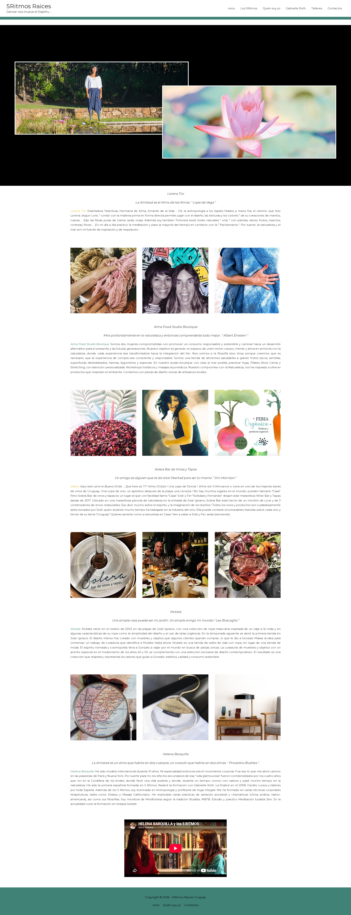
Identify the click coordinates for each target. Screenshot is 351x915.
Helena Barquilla (82, 771)
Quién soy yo (271, 8)
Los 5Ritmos (248, 8)
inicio (231, 8)
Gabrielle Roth (296, 8)
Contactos (335, 8)
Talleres (316, 8)
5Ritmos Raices (28, 6)
